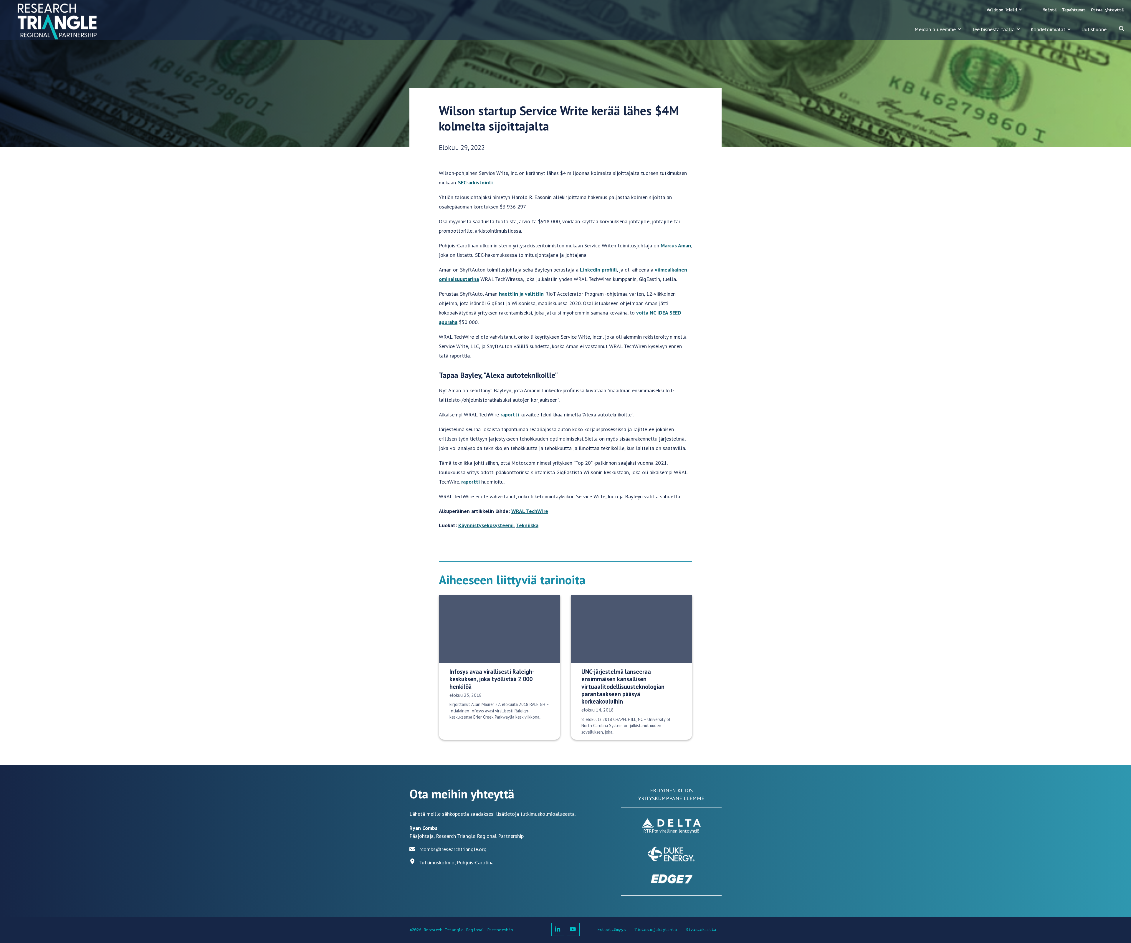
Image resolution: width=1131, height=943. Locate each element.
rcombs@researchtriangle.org (453, 849)
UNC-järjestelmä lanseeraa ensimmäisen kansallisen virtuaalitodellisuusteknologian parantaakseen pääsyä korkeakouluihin (622, 686)
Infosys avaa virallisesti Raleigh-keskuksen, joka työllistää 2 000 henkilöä (491, 679)
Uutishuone (1094, 29)
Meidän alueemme (935, 29)
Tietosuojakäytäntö (655, 929)
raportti (509, 414)
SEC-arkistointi (475, 182)
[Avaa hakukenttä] (1121, 28)
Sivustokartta (701, 929)
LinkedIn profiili (598, 269)
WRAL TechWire (529, 511)
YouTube (573, 929)
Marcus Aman (676, 245)
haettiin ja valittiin (521, 293)
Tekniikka (527, 525)
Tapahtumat (1074, 10)
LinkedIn (557, 929)
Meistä (1050, 10)
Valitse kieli (1002, 10)
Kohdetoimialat (1048, 29)
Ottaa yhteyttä (1107, 10)
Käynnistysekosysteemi (486, 525)
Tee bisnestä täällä (993, 29)
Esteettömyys (611, 929)
